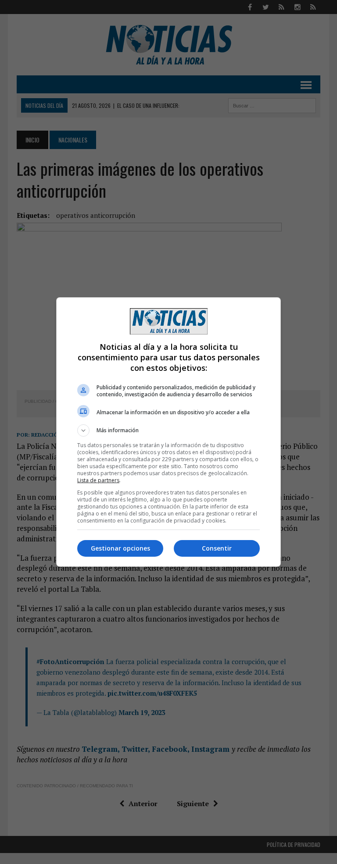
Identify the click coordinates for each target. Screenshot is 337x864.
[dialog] (168, 432)
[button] (168, 430)
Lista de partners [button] (98, 480)
